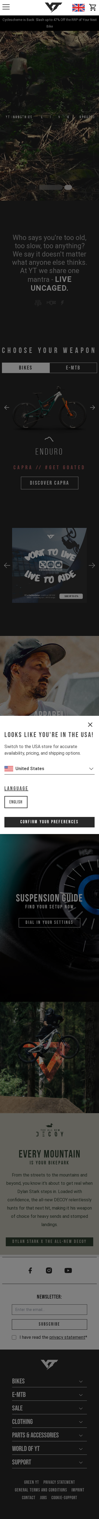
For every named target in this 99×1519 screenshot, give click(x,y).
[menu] (6, 7)
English (16, 802)
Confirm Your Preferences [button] (49, 822)
